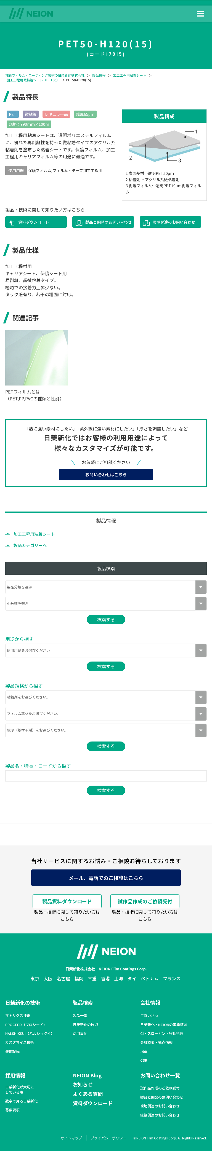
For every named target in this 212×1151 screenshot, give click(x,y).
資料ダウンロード (33, 222)
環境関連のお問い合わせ (174, 222)
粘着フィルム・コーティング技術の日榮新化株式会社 (44, 75)
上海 (118, 978)
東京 (34, 978)
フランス (172, 978)
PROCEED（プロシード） (26, 1024)
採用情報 (15, 1075)
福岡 (79, 978)
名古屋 (63, 978)
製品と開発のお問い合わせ (108, 222)
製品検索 (83, 1002)
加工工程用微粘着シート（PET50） (33, 80)
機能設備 (12, 1051)
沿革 (143, 1051)
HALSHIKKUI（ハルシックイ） (29, 1033)
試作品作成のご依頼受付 (145, 901)
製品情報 (98, 75)
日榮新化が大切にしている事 (19, 1089)
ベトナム (149, 978)
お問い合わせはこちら (106, 474)
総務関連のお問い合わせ (160, 1115)
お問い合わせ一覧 (160, 1075)
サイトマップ (71, 1138)
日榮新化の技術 (22, 1002)
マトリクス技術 (17, 1015)
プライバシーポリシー (108, 1138)
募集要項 (12, 1109)
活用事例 (80, 1033)
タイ (132, 978)
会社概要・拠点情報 (156, 1042)
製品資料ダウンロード (67, 901)
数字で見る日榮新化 (21, 1101)
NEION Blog (87, 1075)
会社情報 (150, 1002)
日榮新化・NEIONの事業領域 (163, 1024)
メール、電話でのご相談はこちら (106, 877)
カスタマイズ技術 (19, 1042)
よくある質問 (88, 1093)
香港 (105, 978)
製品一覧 (80, 1015)
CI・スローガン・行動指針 (161, 1033)
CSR (143, 1060)
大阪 (48, 978)
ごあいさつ (149, 1015)
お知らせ (83, 1084)
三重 (92, 978)
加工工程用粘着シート (129, 75)
